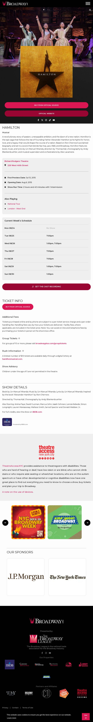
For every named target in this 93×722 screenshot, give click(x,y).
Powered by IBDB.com (20, 424)
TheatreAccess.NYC (12, 466)
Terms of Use (27, 708)
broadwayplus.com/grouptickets (51, 343)
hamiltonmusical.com (12, 359)
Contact (15, 708)
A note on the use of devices (17, 492)
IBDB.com (37, 412)
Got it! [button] (85, 716)
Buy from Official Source (46, 105)
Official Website (46, 114)
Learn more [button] (11, 718)
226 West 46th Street (18, 165)
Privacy (5, 708)
